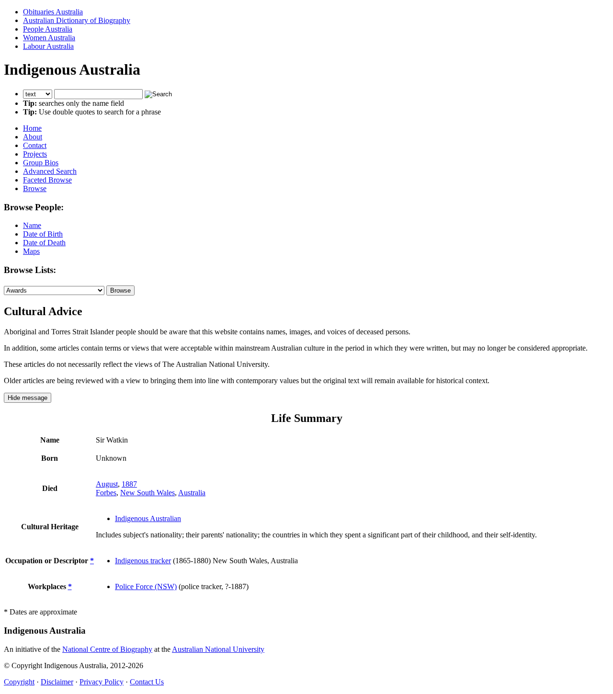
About (32, 137)
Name (32, 225)
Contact (34, 145)
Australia (191, 493)
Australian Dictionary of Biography (76, 20)
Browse (34, 188)
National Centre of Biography (107, 649)
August (107, 484)
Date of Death (44, 243)
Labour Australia (48, 46)
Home (32, 128)
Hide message (27, 397)
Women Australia (49, 38)
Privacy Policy (101, 682)
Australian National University (218, 649)
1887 (129, 484)
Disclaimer (57, 682)
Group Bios (40, 163)
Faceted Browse (47, 180)
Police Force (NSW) (146, 586)
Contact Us (147, 682)
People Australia (47, 29)
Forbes (106, 493)
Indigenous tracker (143, 561)
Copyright (19, 682)
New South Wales (147, 493)
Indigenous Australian (148, 518)
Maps (31, 251)
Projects (35, 154)
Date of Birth (43, 234)
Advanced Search (50, 171)
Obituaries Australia (53, 12)
